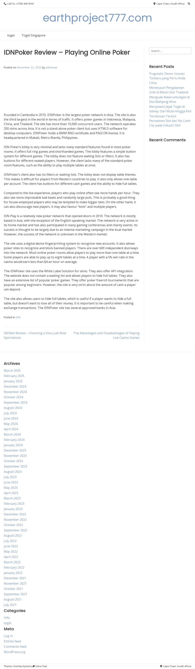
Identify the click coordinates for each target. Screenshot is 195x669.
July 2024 (10, 413)
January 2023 (13, 509)
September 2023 (15, 466)
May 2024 (11, 424)
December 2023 (15, 450)
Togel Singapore (34, 35)
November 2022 (15, 519)
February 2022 (14, 567)
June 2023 (11, 482)
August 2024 (13, 408)
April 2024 (11, 429)
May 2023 (11, 488)
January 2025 (13, 381)
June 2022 (11, 546)
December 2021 (15, 578)
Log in (8, 636)
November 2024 (15, 392)
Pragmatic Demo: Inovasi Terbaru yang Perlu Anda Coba (167, 78)
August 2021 (13, 599)
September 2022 (15, 530)
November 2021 (15, 583)
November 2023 (15, 456)
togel (11, 35)
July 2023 (10, 477)
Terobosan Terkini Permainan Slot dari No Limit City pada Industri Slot (169, 120)
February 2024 (14, 440)
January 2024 (13, 445)
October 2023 (13, 461)
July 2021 (10, 605)
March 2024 (12, 434)
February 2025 (14, 376)
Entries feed (12, 641)
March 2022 (12, 562)
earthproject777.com (97, 17)
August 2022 (13, 535)
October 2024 (13, 397)
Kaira (29, 666)
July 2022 (10, 541)
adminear (51, 67)
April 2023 (11, 493)
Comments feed (15, 646)
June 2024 (11, 418)
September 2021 (15, 594)
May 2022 (11, 551)
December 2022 (15, 514)
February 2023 (14, 504)
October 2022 (13, 525)
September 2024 (15, 402)
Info (18, 317)
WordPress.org (14, 652)
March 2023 (12, 498)
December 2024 (15, 386)
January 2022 (13, 573)
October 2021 (13, 589)
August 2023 (13, 472)
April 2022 (11, 557)
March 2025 (12, 370)
